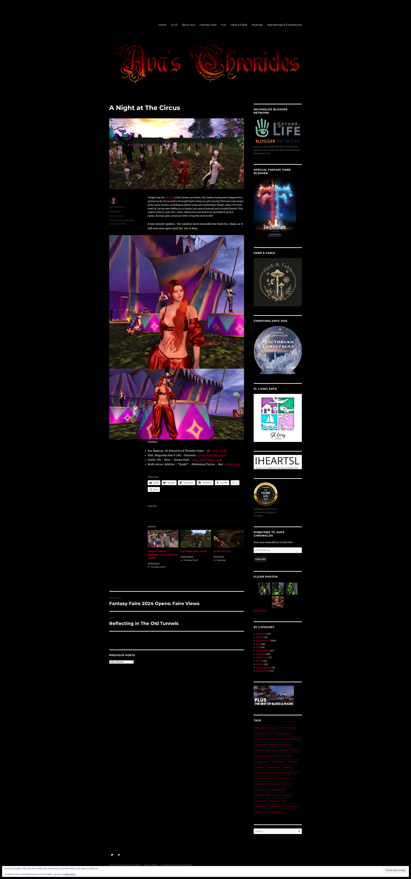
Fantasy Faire (208, 24)
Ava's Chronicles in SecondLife (125, 865)
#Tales (258, 772)
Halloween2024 (263, 795)
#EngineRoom (262, 739)
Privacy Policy (151, 865)
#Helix (294, 750)
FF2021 (285, 784)
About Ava (188, 24)
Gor (258, 647)
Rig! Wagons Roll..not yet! (194, 551)
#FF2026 (283, 750)
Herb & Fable (239, 24)
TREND (258, 812)
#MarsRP (291, 761)
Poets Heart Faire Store (207, 459)
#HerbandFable (263, 756)
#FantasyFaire (116, 220)
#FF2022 (273, 744)
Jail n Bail (170, 197)
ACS (111, 223)
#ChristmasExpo (287, 727)
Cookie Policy (69, 874)
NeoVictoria (262, 657)
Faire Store (220, 450)
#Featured (260, 744)
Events (259, 637)
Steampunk (276, 806)
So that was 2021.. (222, 551)
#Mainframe (277, 761)
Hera (277, 795)
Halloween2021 (277, 789)
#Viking (269, 772)
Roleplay (273, 801)
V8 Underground (274, 812)
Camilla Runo (284, 778)
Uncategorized (263, 667)
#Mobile (259, 767)
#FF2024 (129, 220)
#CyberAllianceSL (264, 733)
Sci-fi (174, 24)
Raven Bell (120, 223)
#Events (277, 739)
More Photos (260, 610)
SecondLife (261, 806)
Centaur (259, 784)
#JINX (287, 756)
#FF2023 (285, 744)
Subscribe (260, 559)
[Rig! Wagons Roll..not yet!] (196, 538)
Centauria (261, 634)
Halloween (260, 789)
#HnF (278, 756)
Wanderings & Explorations (284, 24)
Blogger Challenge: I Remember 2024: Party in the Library (163, 554)
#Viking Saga (283, 772)
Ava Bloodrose (116, 207)
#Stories (287, 767)
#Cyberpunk (283, 733)
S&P (284, 801)
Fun (223, 24)
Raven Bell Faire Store (212, 455)
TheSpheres (291, 806)
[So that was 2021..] (228, 538)
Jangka (287, 795)
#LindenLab (261, 761)
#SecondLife (273, 767)
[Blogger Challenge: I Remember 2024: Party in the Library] (163, 538)
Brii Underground (264, 778)
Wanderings (262, 671)
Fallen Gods (273, 784)
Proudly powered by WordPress (176, 865)
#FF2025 (271, 750)
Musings (257, 24)
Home (162, 24)
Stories (259, 664)
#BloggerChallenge (265, 727)
